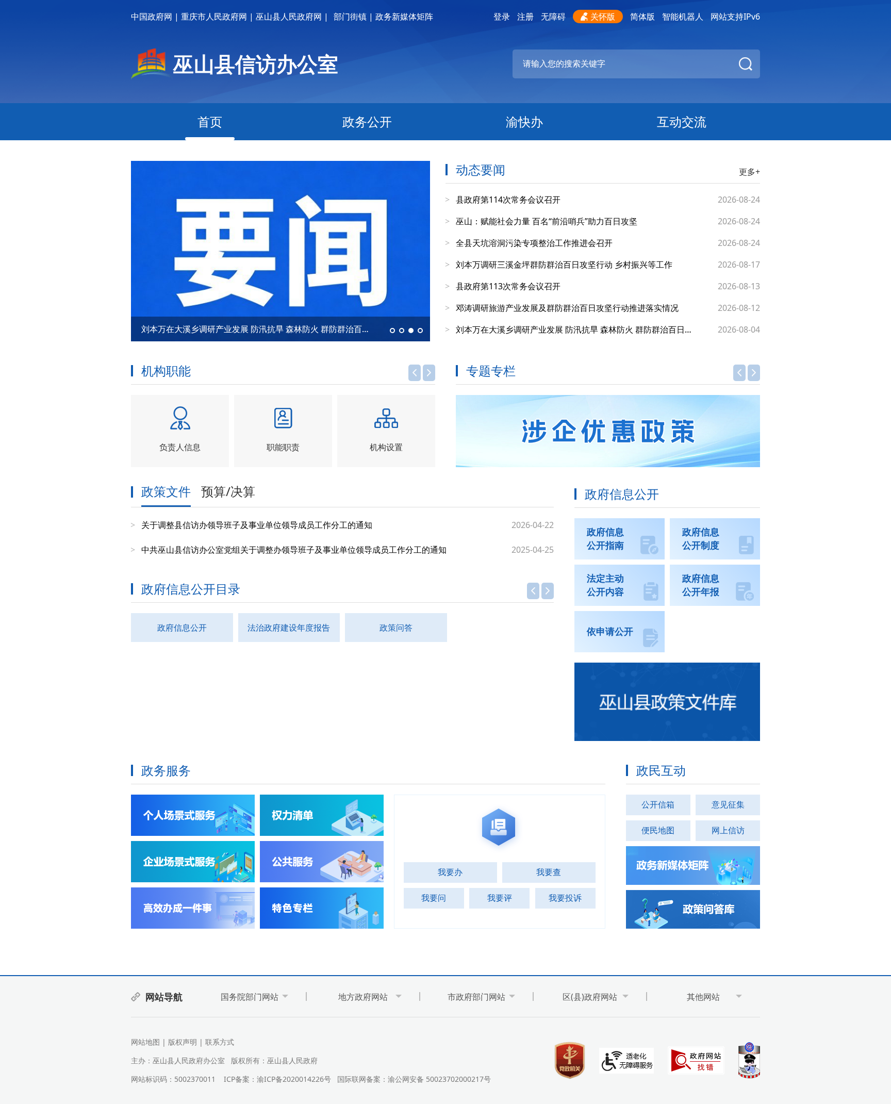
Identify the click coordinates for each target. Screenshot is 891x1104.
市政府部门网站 (476, 996)
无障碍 (553, 16)
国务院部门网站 (249, 996)
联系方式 (219, 1042)
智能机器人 (682, 16)
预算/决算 (228, 492)
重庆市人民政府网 (214, 16)
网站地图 (145, 1042)
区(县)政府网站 (590, 996)
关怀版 (602, 16)
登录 (501, 16)
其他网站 (703, 996)
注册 (525, 16)
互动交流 (681, 121)
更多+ (749, 171)
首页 (209, 121)
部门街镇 (350, 16)
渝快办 (524, 121)
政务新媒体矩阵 (404, 16)
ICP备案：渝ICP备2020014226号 (277, 1079)
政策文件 (166, 492)
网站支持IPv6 (735, 16)
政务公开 (367, 121)
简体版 (642, 16)
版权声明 (182, 1042)
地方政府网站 (363, 996)
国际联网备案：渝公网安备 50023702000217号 (414, 1079)
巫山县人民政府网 (289, 16)
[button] (392, 330)
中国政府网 (151, 16)
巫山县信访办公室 (255, 64)
